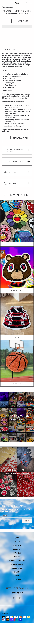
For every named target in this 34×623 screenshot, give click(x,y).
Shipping (14, 14)
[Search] (26, 3)
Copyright (17, 572)
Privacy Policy (17, 553)
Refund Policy (17, 549)
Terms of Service (17, 568)
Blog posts (17, 538)
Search (17, 576)
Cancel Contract (17, 579)
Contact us (17, 541)
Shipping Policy (17, 557)
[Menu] (3, 3)
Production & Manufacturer (17, 560)
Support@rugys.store (17, 592)
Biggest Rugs (8, 7)
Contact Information (17, 564)
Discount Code (17, 545)
